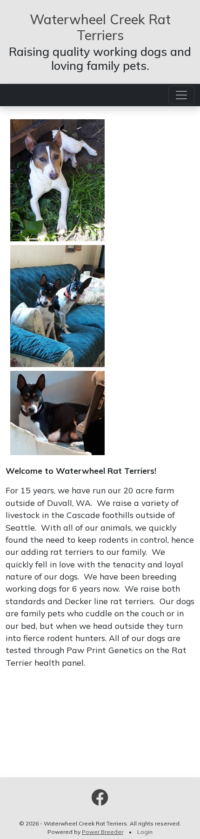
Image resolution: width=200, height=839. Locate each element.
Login (145, 831)
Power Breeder (102, 831)
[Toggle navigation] (181, 95)
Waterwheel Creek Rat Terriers (100, 27)
